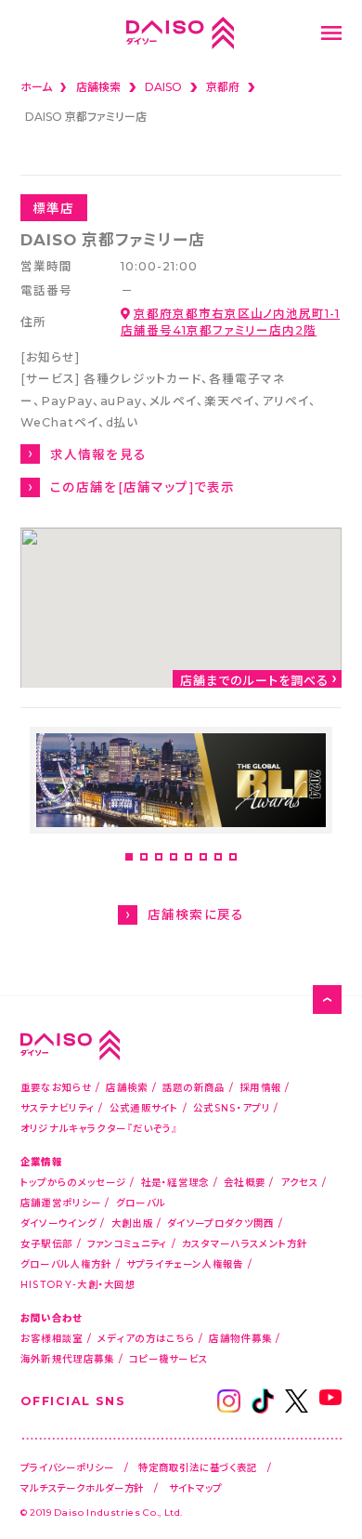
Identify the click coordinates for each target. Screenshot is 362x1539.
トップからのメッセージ (73, 1182)
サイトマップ (195, 1487)
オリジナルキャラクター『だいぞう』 (99, 1128)
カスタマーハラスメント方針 (245, 1243)
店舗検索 (127, 1087)
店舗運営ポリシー (60, 1202)
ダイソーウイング (58, 1223)
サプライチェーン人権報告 (185, 1263)
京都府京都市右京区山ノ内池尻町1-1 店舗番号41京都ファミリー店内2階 (230, 321)
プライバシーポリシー (67, 1467)
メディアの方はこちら (146, 1338)
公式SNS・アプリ (231, 1107)
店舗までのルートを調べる (254, 679)
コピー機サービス (168, 1358)
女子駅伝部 (46, 1243)
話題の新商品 (194, 1087)
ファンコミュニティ (127, 1243)
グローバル (141, 1202)
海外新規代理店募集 (67, 1358)
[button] (129, 857)
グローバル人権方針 (66, 1263)
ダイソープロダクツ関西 (220, 1223)
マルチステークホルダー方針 (82, 1487)
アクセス (299, 1182)
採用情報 (260, 1087)
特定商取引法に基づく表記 (197, 1467)
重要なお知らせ (56, 1087)
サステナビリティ (57, 1107)
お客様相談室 (52, 1338)
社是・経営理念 (175, 1182)
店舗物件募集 (240, 1338)
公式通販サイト (144, 1107)
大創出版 (132, 1223)
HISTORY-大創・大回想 (78, 1284)
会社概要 (244, 1182)
